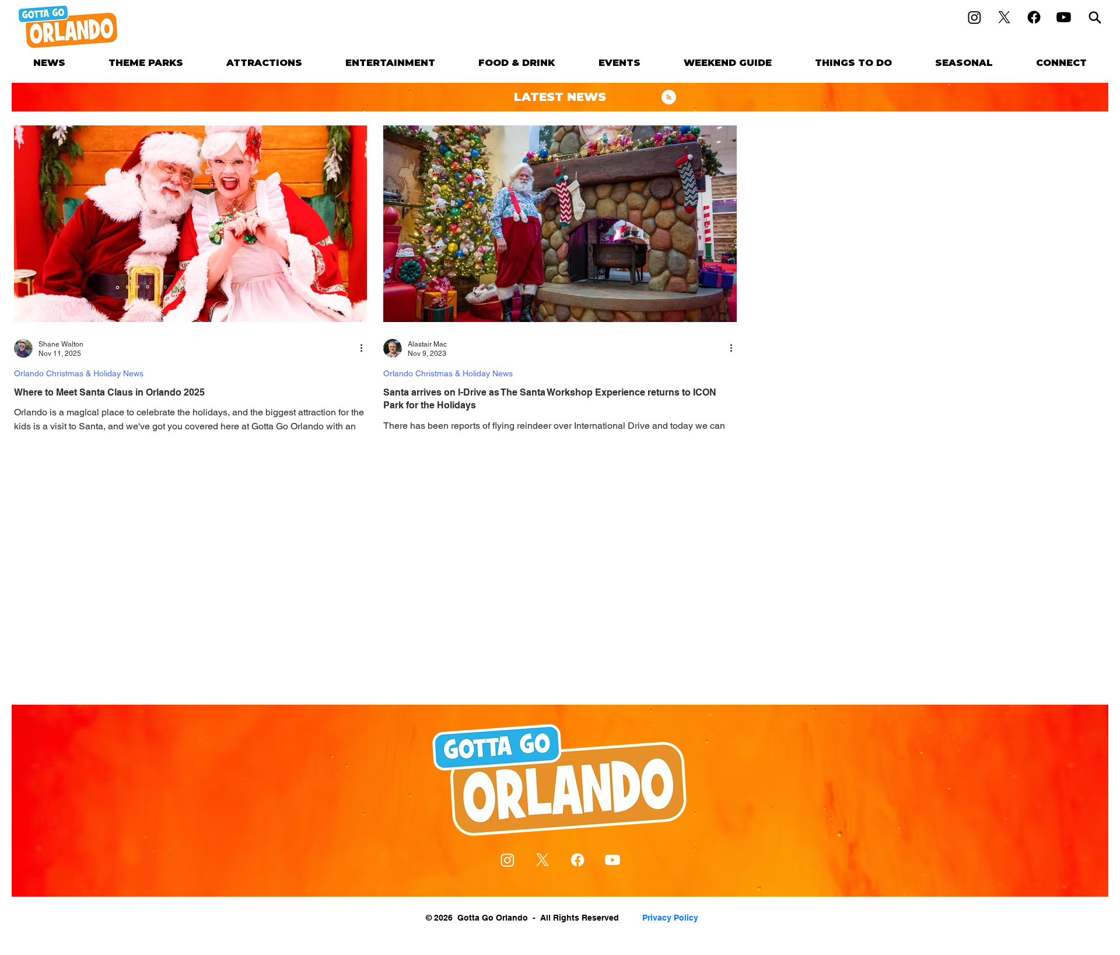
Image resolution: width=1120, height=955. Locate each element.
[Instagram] (974, 17)
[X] (1004, 17)
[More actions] (365, 348)
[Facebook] (1034, 17)
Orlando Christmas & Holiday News (79, 373)
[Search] (1094, 17)
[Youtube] (1063, 17)
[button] (146, 62)
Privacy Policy (670, 917)
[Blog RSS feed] (669, 98)
